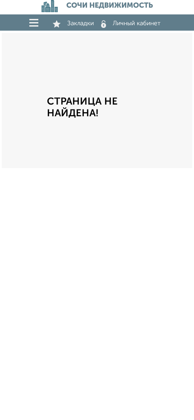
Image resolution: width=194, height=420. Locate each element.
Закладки (80, 23)
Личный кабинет (137, 23)
